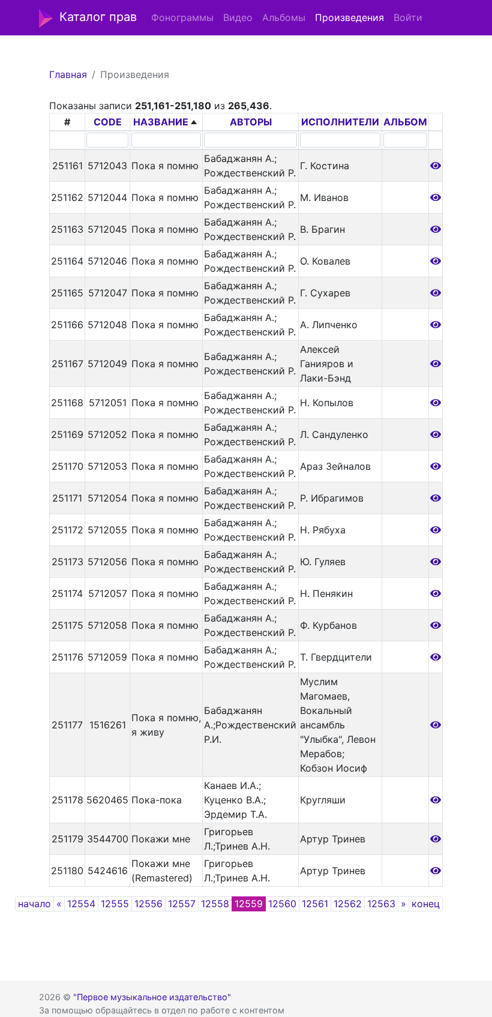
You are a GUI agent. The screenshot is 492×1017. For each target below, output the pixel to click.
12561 (315, 904)
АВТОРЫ (251, 122)
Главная (68, 74)
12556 (148, 904)
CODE (108, 122)
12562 (348, 904)
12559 (249, 904)
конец (426, 904)
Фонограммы (182, 17)
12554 (81, 904)
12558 (215, 904)
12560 (282, 904)
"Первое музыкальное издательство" (152, 997)
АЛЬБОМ (405, 122)
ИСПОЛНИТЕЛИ (340, 122)
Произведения (349, 17)
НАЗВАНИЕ (160, 122)
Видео (238, 17)
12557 (182, 904)
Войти (408, 17)
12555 (115, 904)
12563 (381, 904)
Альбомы (283, 17)
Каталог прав (98, 17)
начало (34, 904)
